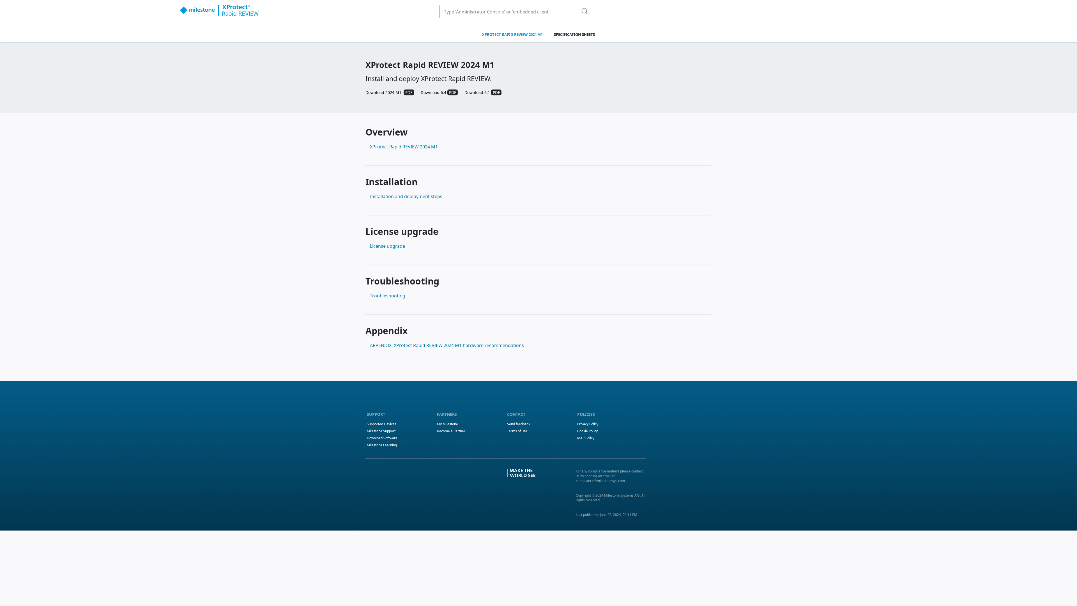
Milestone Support (381, 431)
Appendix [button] (386, 331)
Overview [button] (386, 132)
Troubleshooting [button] (402, 281)
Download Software (382, 438)
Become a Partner (451, 431)
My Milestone (447, 424)
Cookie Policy (587, 431)
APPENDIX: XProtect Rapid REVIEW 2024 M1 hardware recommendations (447, 345)
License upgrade (387, 246)
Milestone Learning (382, 445)
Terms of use (517, 431)
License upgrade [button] (401, 231)
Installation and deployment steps (406, 196)
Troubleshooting (387, 296)
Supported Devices (381, 424)
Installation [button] (391, 182)
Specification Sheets (574, 34)
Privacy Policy (587, 424)
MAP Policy (585, 438)
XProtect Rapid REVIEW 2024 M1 (512, 34)
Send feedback (518, 424)
